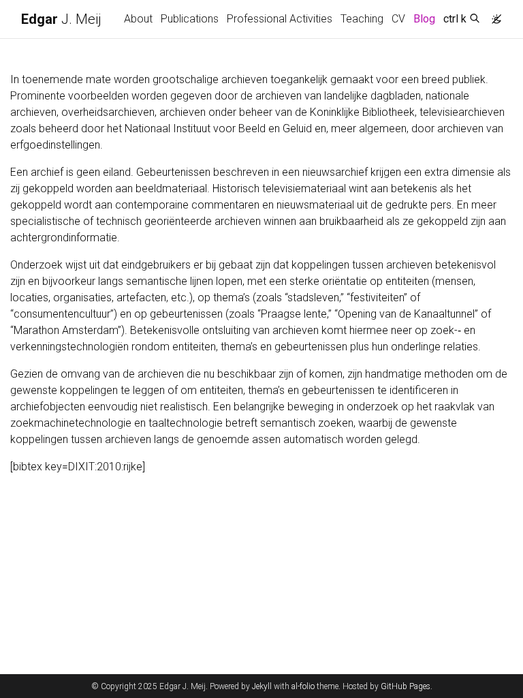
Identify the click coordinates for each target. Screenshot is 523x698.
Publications (190, 18)
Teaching (361, 18)
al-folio (303, 686)
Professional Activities (279, 18)
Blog (424, 18)
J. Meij (61, 19)
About (138, 18)
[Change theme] (493, 15)
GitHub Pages (405, 686)
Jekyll (262, 686)
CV (398, 18)
